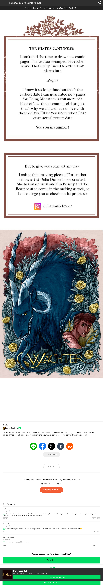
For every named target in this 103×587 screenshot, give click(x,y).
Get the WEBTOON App (56, 577)
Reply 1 (5, 518)
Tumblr (60, 446)
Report (51, 466)
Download (51, 560)
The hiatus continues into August (24, 3)
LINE (33, 446)
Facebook (42, 446)
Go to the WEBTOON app (51, 583)
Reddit (69, 446)
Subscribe (52, 454)
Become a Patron (51, 489)
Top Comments (10, 504)
